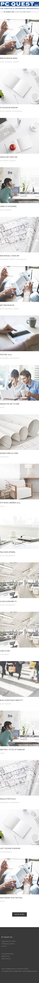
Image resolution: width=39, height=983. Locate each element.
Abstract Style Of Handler (12, 749)
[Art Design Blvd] (20, 284)
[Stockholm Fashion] (20, 87)
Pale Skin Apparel (7, 552)
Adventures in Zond (9, 453)
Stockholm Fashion (9, 107)
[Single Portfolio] (20, 778)
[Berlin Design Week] (20, 37)
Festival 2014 (6, 354)
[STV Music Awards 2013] (20, 482)
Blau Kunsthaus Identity (11, 700)
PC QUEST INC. (9, 12)
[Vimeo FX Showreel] (20, 185)
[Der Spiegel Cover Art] (20, 235)
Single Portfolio (8, 799)
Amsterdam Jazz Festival (11, 898)
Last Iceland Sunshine (10, 848)
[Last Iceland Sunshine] (20, 827)
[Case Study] (20, 630)
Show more (19, 914)
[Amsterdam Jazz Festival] (20, 877)
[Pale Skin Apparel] (20, 531)
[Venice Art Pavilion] (20, 136)
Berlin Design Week (8, 58)
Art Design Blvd (7, 305)
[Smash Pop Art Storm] (20, 383)
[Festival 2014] (20, 333)
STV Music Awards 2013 (10, 503)
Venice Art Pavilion (8, 157)
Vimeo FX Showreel (8, 206)
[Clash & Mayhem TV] (20, 580)
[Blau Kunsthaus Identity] (20, 679)
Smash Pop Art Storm (9, 404)
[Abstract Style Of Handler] (20, 728)
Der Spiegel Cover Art (10, 256)
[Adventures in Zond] (20, 432)
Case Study (5, 651)
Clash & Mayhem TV (8, 601)
